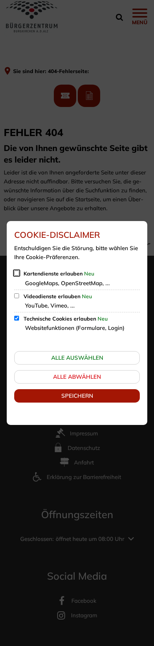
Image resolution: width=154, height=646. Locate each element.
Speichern (77, 395)
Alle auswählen (77, 357)
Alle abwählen (77, 376)
